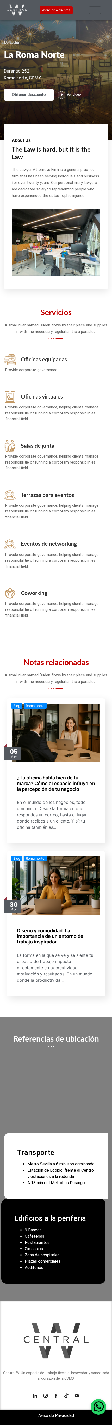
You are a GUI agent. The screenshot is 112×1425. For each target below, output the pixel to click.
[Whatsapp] (98, 1407)
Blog (16, 706)
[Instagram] (45, 1396)
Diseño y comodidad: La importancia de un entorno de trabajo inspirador (50, 936)
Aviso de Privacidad (56, 1415)
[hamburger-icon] (95, 10)
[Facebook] (56, 1396)
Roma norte (35, 706)
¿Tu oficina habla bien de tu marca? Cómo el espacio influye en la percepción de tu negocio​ (56, 783)
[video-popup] (61, 95)
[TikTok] (66, 1396)
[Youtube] (77, 1396)
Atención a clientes (56, 10)
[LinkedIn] (35, 1396)
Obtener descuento (29, 95)
